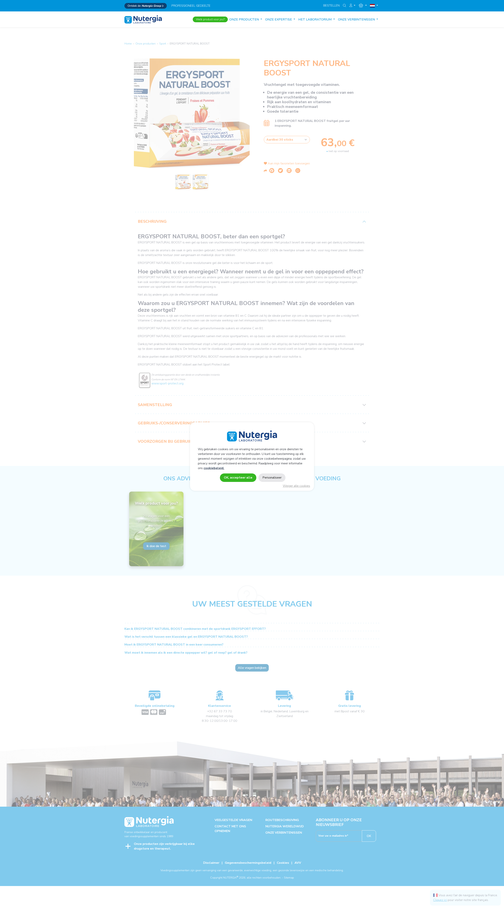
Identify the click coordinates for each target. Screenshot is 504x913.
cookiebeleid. (214, 468)
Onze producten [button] (244, 19)
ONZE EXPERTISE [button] (279, 19)
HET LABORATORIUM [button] (315, 19)
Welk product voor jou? (210, 19)
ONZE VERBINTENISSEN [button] (357, 19)
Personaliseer (272, 477)
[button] (352, 5)
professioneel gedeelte (190, 6)
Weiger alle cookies (296, 486)
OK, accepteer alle (238, 477)
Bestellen (331, 5)
